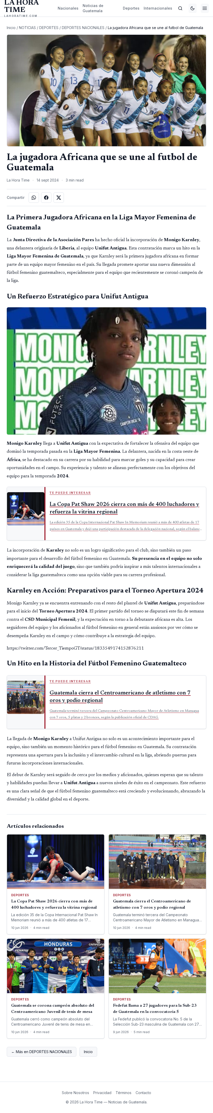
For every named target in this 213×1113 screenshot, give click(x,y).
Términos (123, 1092)
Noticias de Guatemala (93, 8)
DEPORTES (48, 27)
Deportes (131, 8)
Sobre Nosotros (75, 1092)
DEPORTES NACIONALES (83, 27)
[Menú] (205, 8)
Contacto (143, 1092)
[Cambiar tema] (193, 8)
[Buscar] (180, 8)
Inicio (11, 27)
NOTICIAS (27, 27)
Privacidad (102, 1092)
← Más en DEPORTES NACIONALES (41, 1051)
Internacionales (158, 8)
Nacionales (68, 8)
